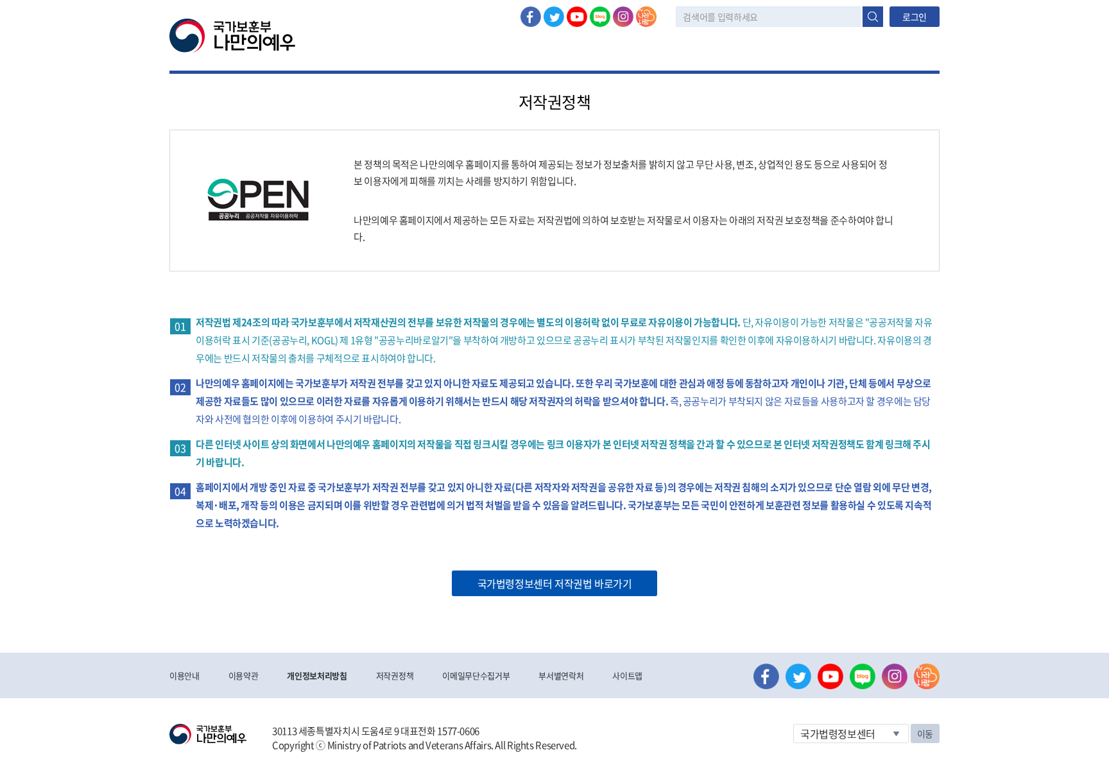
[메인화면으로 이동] (232, 35)
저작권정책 (394, 675)
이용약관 (243, 675)
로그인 (914, 16)
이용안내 (184, 675)
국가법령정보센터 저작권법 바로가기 (554, 583)
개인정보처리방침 (317, 675)
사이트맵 (627, 675)
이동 (925, 733)
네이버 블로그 (600, 16)
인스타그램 (623, 16)
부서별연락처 (560, 675)
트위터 (554, 16)
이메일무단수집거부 (476, 675)
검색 (873, 16)
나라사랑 (646, 16)
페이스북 (530, 16)
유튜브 (577, 16)
